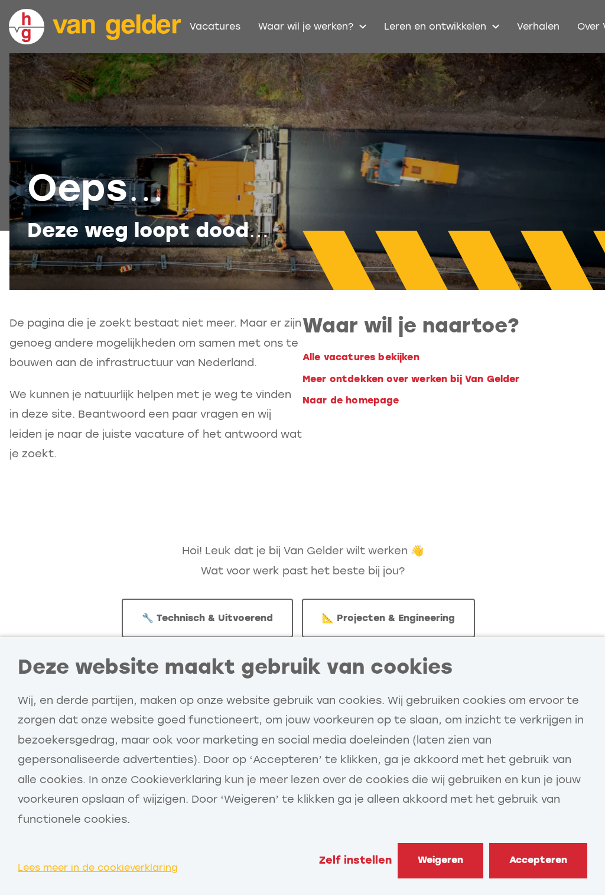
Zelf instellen (355, 860)
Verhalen (538, 26)
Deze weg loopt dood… (148, 230)
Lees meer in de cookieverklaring (98, 867)
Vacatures (215, 26)
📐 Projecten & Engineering (388, 617)
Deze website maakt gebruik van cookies (235, 667)
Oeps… (95, 190)
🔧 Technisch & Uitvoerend (207, 617)
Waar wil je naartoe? (410, 326)
